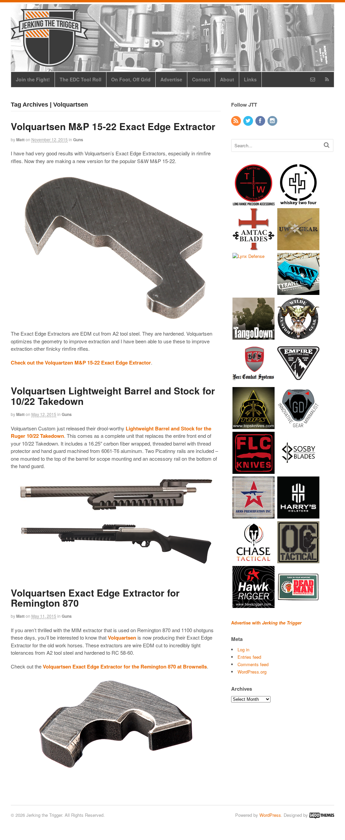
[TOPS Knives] (253, 425)
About (227, 79)
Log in (243, 649)
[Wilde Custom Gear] (298, 336)
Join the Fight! (33, 79)
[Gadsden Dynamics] (298, 425)
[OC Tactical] (298, 560)
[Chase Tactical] (253, 560)
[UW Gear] (298, 246)
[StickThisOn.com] (298, 604)
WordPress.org (252, 672)
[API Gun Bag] (253, 515)
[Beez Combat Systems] (253, 381)
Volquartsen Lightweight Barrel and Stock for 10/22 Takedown (113, 396)
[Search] (327, 144)
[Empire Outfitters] (298, 381)
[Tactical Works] (253, 202)
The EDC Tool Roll (80, 79)
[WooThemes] (321, 815)
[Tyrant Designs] (298, 291)
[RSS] (236, 121)
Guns (78, 140)
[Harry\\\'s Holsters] (298, 515)
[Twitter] (248, 121)
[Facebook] (260, 121)
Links (250, 79)
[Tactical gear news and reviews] (49, 63)
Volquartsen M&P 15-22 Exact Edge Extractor (113, 126)
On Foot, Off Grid (131, 79)
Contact (201, 79)
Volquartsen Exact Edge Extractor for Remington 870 (95, 598)
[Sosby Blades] (298, 470)
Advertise (171, 79)
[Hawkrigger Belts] (253, 604)
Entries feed (249, 657)
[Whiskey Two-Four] (298, 202)
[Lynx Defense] (248, 256)
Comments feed (253, 664)
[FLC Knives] (253, 470)
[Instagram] (273, 121)
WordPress (270, 815)
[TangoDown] (253, 336)
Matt (20, 140)
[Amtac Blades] (253, 246)
